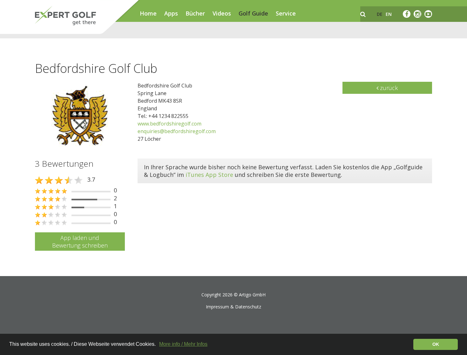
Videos (222, 13)
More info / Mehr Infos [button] (183, 344)
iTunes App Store (209, 174)
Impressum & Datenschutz (233, 307)
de (379, 14)
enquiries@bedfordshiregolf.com (177, 131)
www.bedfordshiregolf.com (169, 123)
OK (435, 344)
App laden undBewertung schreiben (80, 241)
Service (286, 13)
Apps (171, 13)
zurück (388, 88)
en (389, 14)
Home (148, 13)
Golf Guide (253, 13)
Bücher (195, 13)
